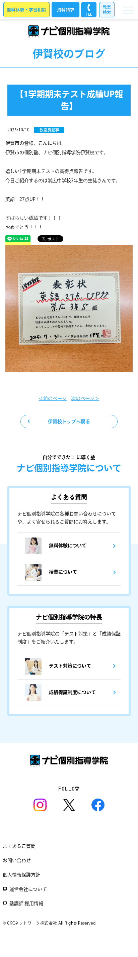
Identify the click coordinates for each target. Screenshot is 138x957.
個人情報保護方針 (21, 874)
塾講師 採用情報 (26, 903)
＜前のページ (53, 398)
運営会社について (28, 889)
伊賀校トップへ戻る (69, 421)
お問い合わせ (17, 860)
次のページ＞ (85, 398)
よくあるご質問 (19, 846)
